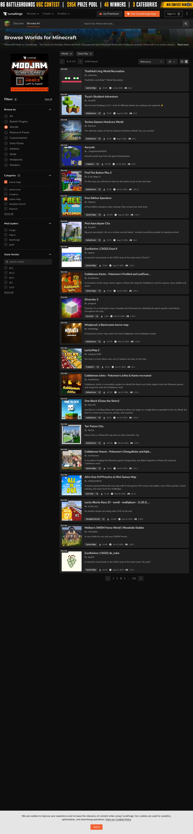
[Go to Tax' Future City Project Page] (124, 434)
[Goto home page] (13, 13)
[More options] (187, 14)
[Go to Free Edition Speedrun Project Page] (124, 206)
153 (134, 578)
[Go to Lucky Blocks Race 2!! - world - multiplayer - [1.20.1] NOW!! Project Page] (124, 510)
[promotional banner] (96, 4)
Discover (18, 23)
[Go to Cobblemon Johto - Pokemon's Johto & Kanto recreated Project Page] (124, 383)
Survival (89, 316)
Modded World (17, 204)
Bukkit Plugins (19, 121)
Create (47, 13)
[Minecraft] (7, 24)
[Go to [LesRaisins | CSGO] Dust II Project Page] (124, 257)
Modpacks (16, 159)
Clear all (48, 99)
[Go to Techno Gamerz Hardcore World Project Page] (124, 130)
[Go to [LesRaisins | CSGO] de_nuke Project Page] (124, 561)
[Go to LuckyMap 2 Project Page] (124, 358)
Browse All (33, 23)
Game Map (15, 182)
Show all (8, 213)
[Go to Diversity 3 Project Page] (124, 307)
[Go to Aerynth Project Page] (124, 155)
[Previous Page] (62, 61)
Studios (61, 13)
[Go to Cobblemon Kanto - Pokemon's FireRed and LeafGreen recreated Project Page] (124, 282)
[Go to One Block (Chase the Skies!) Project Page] (124, 409)
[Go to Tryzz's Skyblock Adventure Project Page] (124, 104)
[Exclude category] (49, 181)
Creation (13, 194)
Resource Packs (19, 132)
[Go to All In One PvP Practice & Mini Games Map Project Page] (124, 485)
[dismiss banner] (188, 4)
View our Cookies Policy (118, 819)
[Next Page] (80, 61)
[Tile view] (182, 61)
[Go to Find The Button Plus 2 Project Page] (124, 180)
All (11, 116)
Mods (13, 154)
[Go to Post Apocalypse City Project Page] (124, 231)
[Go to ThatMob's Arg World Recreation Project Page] (124, 79)
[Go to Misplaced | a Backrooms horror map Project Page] (124, 333)
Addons (14, 148)
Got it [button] (96, 827)
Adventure (15, 189)
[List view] (186, 61)
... (129, 578)
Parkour (13, 209)
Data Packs (17, 143)
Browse (31, 13)
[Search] (186, 24)
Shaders (15, 165)
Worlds (14, 127)
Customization (18, 137)
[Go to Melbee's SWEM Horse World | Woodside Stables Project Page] (124, 535)
